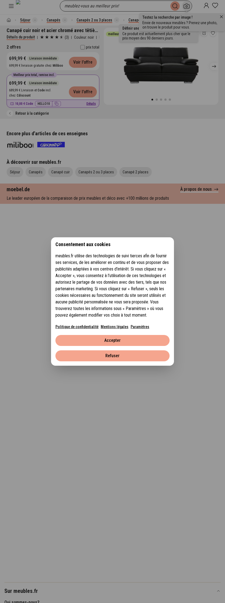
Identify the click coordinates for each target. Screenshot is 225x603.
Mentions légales (114, 327)
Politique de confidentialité (77, 327)
